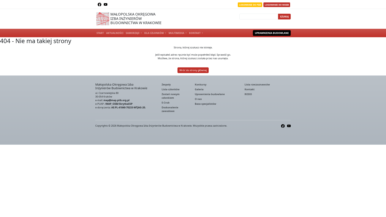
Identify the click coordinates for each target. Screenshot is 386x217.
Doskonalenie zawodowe (170, 109)
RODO (248, 94)
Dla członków (154, 33)
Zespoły (166, 84)
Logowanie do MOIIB (277, 4)
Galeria (199, 89)
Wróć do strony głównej (193, 70)
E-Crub (165, 102)
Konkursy (200, 84)
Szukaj (284, 16)
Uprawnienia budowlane (272, 33)
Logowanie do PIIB (250, 4)
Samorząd (133, 33)
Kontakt (195, 33)
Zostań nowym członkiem (171, 96)
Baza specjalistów (205, 103)
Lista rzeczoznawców (257, 84)
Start (100, 33)
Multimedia (177, 33)
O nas (198, 99)
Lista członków (171, 89)
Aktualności (114, 33)
